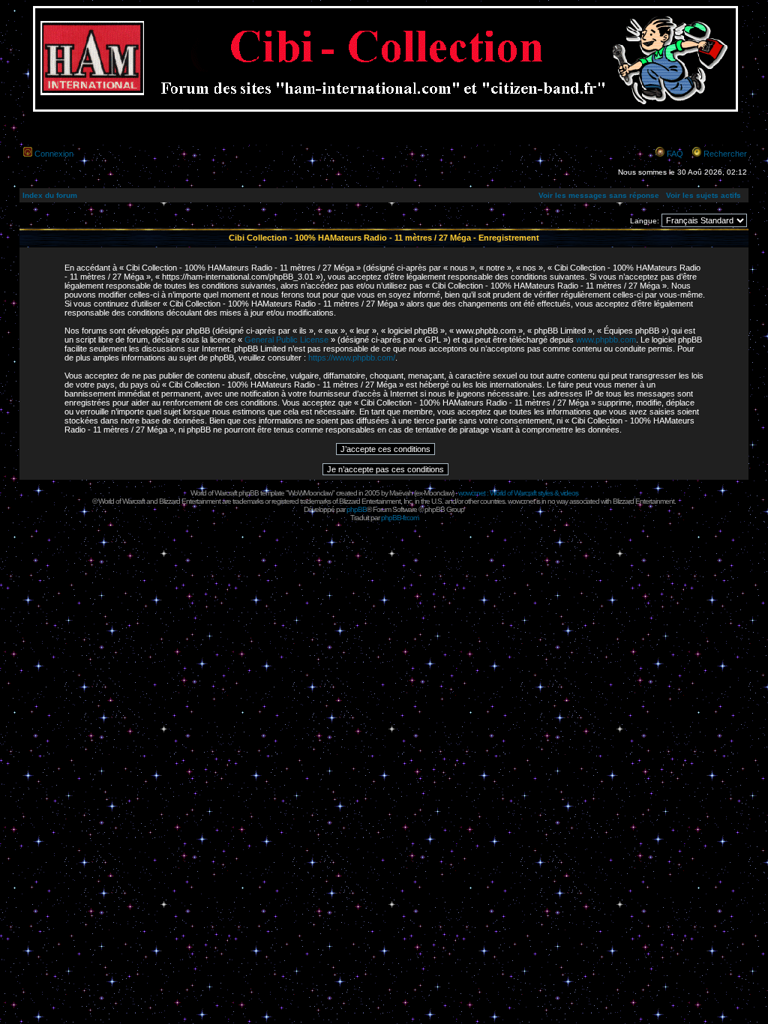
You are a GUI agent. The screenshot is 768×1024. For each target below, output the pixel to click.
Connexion (54, 153)
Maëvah (400, 493)
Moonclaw (438, 493)
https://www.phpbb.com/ (351, 357)
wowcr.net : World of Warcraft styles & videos (518, 493)
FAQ (675, 153)
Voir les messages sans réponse (598, 195)
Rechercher (725, 153)
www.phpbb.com (606, 339)
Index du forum (49, 195)
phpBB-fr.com (399, 517)
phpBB (356, 509)
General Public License (286, 339)
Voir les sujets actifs (703, 195)
